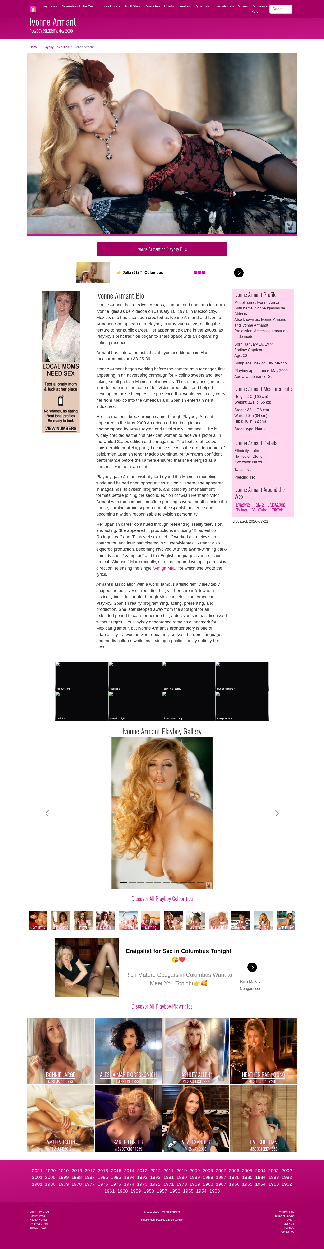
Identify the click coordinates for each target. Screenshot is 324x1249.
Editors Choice (109, 6)
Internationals (223, 6)
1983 (273, 1177)
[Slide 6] (166, 882)
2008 (208, 1170)
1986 (234, 1177)
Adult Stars (132, 6)
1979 (63, 1184)
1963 (273, 1184)
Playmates (49, 6)
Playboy (243, 504)
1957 (162, 1191)
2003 (273, 1170)
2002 (287, 1170)
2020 (50, 1170)
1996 (103, 1177)
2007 (221, 1170)
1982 (287, 1177)
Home (34, 47)
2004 (260, 1170)
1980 (50, 1184)
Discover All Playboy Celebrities (162, 898)
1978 (76, 1184)
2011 (168, 1170)
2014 (129, 1170)
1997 (89, 1177)
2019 (63, 1170)
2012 (155, 1170)
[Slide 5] (157, 882)
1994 (129, 1177)
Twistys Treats (38, 1227)
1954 (201, 1191)
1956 (175, 1191)
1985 (247, 1177)
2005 (247, 1170)
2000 (50, 1177)
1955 (188, 1191)
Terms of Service (284, 1215)
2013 (142, 1170)
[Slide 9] (191, 882)
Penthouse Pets (259, 8)
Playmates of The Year (78, 6)
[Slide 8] (183, 882)
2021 (37, 1170)
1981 (37, 1184)
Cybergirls (202, 6)
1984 (260, 1177)
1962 (287, 1184)
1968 (208, 1184)
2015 (116, 1170)
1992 (155, 1177)
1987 (221, 1177)
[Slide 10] (200, 882)
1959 (135, 1191)
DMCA (290, 1219)
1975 (116, 1184)
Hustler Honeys (39, 1219)
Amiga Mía (164, 568)
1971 (168, 1184)
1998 (76, 1177)
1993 (142, 1177)
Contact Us (287, 1231)
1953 (214, 1191)
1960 (122, 1191)
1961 (109, 1191)
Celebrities (152, 6)
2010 (181, 1170)
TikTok (277, 510)
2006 (234, 1170)
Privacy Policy (286, 1211)
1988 (208, 1177)
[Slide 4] (149, 882)
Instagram (276, 504)
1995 (116, 1177)
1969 (195, 1184)
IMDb (259, 504)
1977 (89, 1184)
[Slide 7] (174, 882)
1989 (195, 1177)
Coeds (169, 6)
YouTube (259, 510)
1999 (63, 1177)
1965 (247, 1184)
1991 (168, 1177)
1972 (155, 1184)
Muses (243, 6)
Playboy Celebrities (55, 47)
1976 (103, 1184)
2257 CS (289, 1223)
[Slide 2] (132, 882)
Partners (289, 1227)
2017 (90, 1170)
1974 (129, 1184)
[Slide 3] (140, 882)
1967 (221, 1184)
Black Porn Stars (39, 1211)
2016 (103, 1170)
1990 (181, 1177)
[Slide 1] (123, 882)
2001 (37, 1177)
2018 (77, 1170)
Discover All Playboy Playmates (162, 1006)
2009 (195, 1170)
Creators (184, 6)
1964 (260, 1184)
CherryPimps (37, 1215)
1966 (234, 1184)
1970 (181, 1184)
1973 (142, 1184)
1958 (149, 1191)
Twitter (241, 510)
